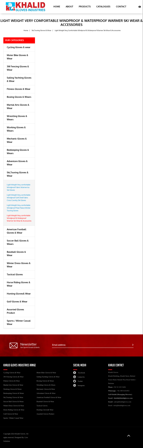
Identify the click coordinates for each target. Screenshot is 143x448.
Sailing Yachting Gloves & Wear (48, 377)
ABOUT (69, 6)
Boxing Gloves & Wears (19, 97)
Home (56, 6)
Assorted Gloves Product (45, 414)
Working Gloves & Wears (12, 389)
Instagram (81, 385)
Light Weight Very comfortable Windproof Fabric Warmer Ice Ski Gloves (18, 187)
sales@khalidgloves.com (122, 402)
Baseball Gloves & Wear (45, 401)
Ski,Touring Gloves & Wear (41, 30)
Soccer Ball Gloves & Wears (13, 401)
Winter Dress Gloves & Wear (13, 406)
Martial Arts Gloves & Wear (13, 385)
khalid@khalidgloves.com (123, 398)
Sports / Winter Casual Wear (13, 418)
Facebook (81, 373)
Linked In (81, 377)
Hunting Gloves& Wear (19, 293)
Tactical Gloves (15, 274)
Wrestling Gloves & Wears (46, 385)
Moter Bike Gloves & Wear (46, 373)
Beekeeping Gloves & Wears (13, 393)
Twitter (80, 381)
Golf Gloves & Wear (17, 301)
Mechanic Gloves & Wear (46, 389)
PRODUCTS (85, 6)
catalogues (103, 6)
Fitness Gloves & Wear (18, 89)
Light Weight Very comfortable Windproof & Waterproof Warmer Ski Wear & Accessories (19, 218)
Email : (111, 402)
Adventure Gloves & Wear (46, 393)
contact (121, 6)
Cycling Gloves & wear (18, 47)
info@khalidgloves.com (122, 405)
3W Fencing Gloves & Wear (13, 377)
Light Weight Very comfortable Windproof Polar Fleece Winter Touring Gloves (18, 207)
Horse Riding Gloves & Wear (13, 410)
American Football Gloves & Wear (49, 397)
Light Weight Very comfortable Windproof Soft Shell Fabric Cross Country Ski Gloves (18, 197)
